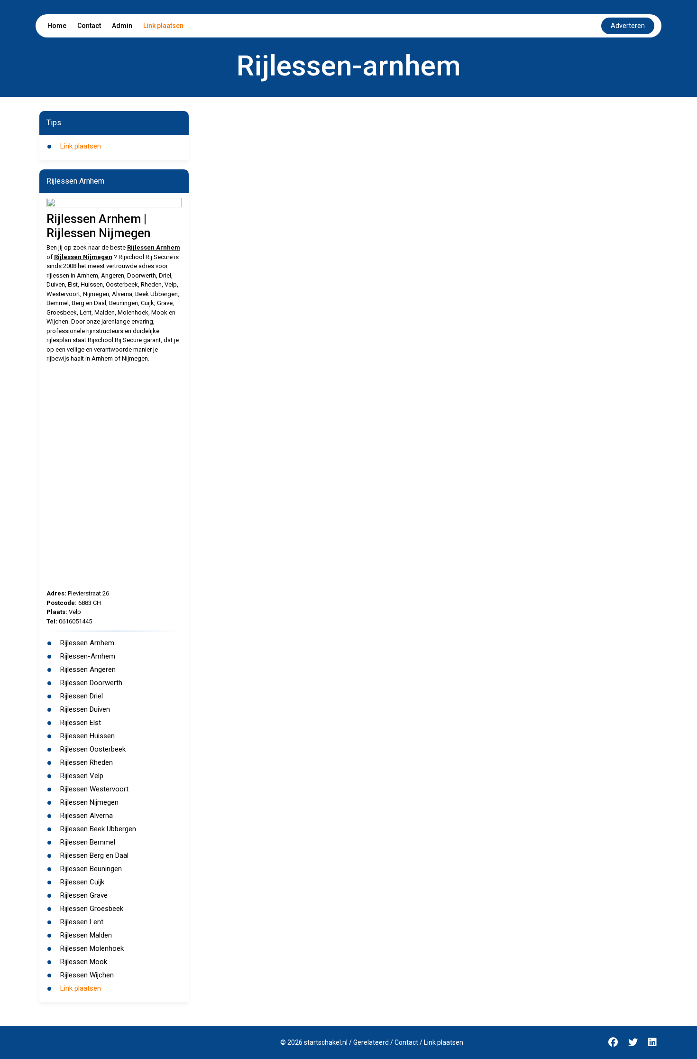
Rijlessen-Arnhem (87, 656)
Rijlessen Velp (81, 775)
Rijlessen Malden (86, 935)
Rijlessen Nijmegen (83, 256)
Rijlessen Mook (83, 961)
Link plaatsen (163, 25)
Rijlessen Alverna (86, 815)
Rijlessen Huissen (87, 736)
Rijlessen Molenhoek (92, 948)
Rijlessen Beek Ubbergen (98, 829)
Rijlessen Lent (81, 922)
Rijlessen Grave (84, 895)
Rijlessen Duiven (85, 709)
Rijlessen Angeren (88, 669)
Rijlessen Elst (80, 722)
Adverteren (628, 25)
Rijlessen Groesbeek (91, 908)
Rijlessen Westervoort (94, 789)
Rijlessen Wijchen (87, 975)
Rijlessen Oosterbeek (93, 749)
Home (56, 25)
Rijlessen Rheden (86, 762)
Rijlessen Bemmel (87, 842)
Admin (122, 25)
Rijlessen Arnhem (153, 247)
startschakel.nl (326, 1042)
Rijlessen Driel (81, 696)
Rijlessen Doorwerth (91, 682)
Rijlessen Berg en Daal (94, 855)
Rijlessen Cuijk (82, 882)
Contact (89, 25)
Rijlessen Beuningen (91, 868)
